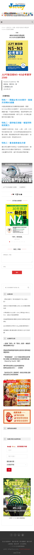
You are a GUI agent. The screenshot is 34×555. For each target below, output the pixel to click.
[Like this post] (13, 194)
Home (3, 27)
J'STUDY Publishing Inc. (25, 549)
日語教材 (22, 187)
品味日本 (8, 27)
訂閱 (9, 469)
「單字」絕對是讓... (17, 237)
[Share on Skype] (19, 194)
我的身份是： (11, 461)
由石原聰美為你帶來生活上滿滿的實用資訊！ (16, 326)
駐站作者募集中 (6, 541)
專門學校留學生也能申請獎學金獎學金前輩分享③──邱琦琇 (13, 367)
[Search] (32, 22)
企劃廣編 (10, 544)
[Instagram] (15, 535)
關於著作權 (15, 541)
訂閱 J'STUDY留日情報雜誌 (17, 518)
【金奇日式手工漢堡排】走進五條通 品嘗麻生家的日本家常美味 (16, 373)
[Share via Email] (21, 194)
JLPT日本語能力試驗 (10, 187)
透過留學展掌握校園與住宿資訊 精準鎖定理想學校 (16, 351)
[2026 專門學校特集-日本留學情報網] (17, 164)
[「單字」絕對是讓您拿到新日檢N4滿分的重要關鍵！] (17, 219)
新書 (14, 27)
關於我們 (29, 541)
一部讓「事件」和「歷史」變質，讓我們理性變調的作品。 (16, 344)
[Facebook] (11, 535)
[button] (3, 223)
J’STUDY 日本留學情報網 (17, 546)
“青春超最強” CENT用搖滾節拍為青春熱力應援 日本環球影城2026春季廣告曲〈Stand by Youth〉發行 (16, 359)
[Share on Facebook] (15, 194)
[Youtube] (19, 535)
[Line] (22, 535)
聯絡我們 (16, 544)
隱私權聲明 (22, 541)
